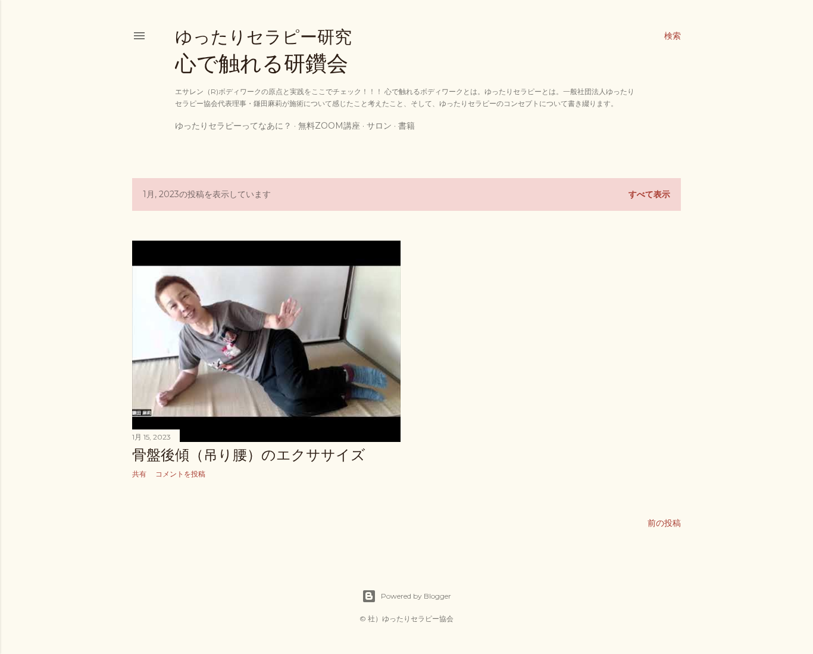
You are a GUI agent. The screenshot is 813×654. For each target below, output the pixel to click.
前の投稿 (664, 523)
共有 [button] (139, 473)
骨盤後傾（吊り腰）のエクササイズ (248, 455)
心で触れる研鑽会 (263, 51)
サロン (379, 125)
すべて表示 (649, 194)
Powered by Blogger (416, 595)
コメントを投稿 (180, 473)
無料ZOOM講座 (329, 125)
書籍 (406, 125)
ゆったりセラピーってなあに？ (233, 125)
